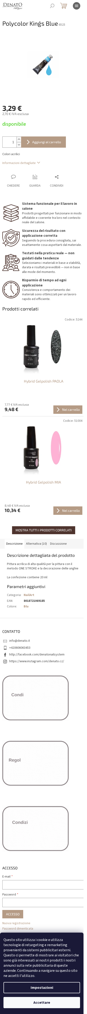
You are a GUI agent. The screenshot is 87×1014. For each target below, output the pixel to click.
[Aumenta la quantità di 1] (18, 139)
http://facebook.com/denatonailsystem (36, 654)
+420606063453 (19, 647)
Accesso (12, 914)
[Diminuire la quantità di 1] (18, 144)
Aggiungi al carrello (46, 142)
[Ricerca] (52, 5)
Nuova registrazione (16, 923)
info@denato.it (19, 640)
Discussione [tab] (58, 543)
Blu (26, 606)
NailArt (29, 595)
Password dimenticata (17, 929)
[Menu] (76, 5)
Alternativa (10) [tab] (36, 543)
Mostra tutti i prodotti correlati (44, 530)
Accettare (41, 1002)
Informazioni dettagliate (19, 163)
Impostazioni (42, 987)
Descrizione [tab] (14, 543)
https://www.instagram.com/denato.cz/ (36, 661)
